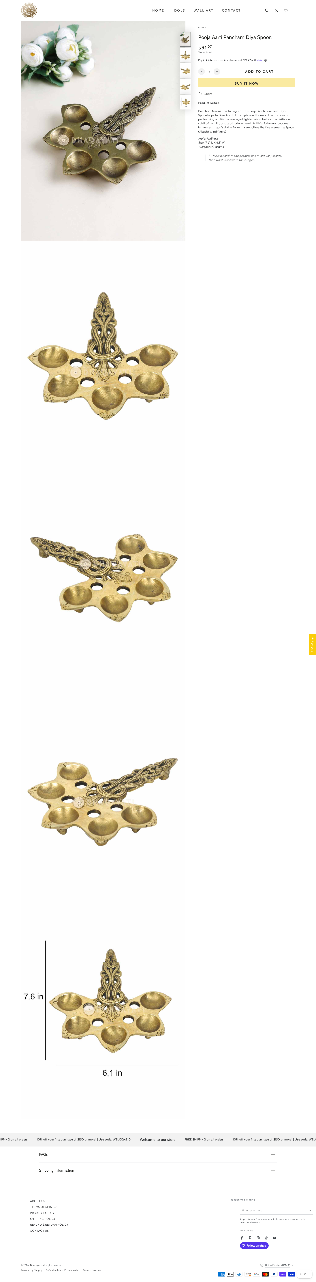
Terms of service (92, 1270)
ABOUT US (37, 1201)
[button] (267, 10)
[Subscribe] (311, 1210)
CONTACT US (39, 1230)
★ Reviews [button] (312, 644)
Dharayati (35, 1265)
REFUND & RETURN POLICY (49, 1224)
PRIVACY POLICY (42, 1213)
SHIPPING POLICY (43, 1218)
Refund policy (53, 1270)
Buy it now (247, 83)
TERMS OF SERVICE (44, 1207)
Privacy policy (72, 1270)
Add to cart (259, 71)
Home (201, 27)
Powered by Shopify (32, 1270)
